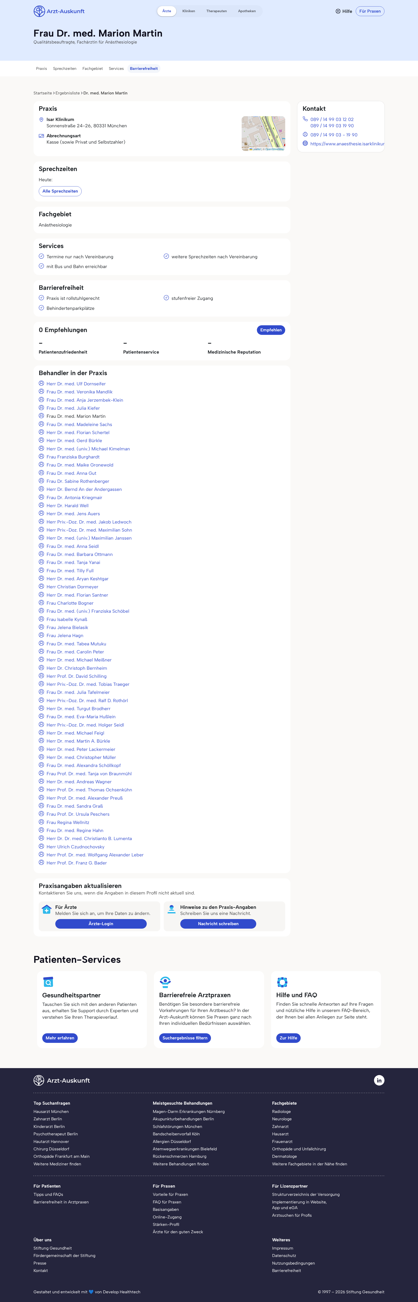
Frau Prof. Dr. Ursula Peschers (78, 814)
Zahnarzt (280, 1126)
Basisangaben (166, 1209)
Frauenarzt (282, 1141)
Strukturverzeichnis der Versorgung (306, 1194)
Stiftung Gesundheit (53, 1248)
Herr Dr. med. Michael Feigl (75, 733)
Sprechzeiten (64, 68)
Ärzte (166, 11)
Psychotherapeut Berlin (56, 1133)
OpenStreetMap (274, 149)
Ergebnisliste (68, 93)
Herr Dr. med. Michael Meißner (79, 660)
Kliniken (188, 11)
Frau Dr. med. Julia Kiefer (73, 408)
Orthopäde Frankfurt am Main (62, 1156)
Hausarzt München (51, 1111)
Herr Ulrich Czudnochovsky (75, 846)
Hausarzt (280, 1133)
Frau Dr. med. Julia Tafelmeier (78, 692)
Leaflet (256, 149)
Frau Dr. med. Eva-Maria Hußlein (81, 716)
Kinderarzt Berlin (49, 1126)
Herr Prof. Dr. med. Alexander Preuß (85, 798)
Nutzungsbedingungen (293, 1263)
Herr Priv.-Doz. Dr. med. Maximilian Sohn (89, 530)
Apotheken (247, 11)
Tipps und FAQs (48, 1194)
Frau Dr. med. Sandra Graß (75, 806)
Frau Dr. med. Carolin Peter (75, 651)
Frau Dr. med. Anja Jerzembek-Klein (85, 400)
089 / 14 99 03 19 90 (332, 125)
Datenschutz (284, 1255)
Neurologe (282, 1118)
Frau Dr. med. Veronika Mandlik (80, 391)
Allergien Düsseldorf (172, 1141)
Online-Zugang (167, 1217)
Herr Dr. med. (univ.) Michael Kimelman (88, 448)
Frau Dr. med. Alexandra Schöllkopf (84, 765)
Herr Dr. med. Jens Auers (73, 513)
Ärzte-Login (101, 923)
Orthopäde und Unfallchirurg (299, 1148)
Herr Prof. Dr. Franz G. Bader (77, 863)
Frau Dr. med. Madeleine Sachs (79, 424)
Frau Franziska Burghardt (73, 457)
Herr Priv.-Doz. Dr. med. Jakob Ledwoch (89, 522)
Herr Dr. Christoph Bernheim (77, 668)
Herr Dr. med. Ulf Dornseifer (76, 383)
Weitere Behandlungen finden (181, 1163)
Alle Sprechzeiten (60, 191)
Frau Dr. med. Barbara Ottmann (80, 554)
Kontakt (41, 1270)
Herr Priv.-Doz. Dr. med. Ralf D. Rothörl (87, 700)
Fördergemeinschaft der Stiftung (64, 1255)
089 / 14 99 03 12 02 (332, 119)
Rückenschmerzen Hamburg (179, 1156)
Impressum (282, 1248)
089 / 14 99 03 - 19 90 (333, 135)
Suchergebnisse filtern (185, 1037)
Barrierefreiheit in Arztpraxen (61, 1202)
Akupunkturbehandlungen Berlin (183, 1118)
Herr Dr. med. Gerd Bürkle (74, 440)
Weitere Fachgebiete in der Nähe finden (309, 1163)
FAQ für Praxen (167, 1202)
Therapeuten (216, 11)
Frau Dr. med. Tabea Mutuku (76, 643)
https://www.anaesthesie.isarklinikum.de (351, 143)
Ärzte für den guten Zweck (178, 1231)
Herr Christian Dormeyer (72, 586)
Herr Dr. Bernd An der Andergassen (84, 489)
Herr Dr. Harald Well (68, 505)
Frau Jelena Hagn (65, 635)
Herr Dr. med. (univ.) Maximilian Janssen (89, 538)
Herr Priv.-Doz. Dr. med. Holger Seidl (85, 725)
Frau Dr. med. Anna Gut (71, 473)
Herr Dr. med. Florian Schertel (78, 432)
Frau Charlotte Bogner (70, 603)
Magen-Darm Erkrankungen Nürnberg (189, 1111)
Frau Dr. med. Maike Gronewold (80, 465)
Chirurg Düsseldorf (51, 1148)
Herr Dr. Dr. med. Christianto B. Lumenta (89, 838)
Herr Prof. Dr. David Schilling (77, 676)
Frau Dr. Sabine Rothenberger (78, 481)
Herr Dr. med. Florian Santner (77, 595)
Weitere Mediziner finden (57, 1163)
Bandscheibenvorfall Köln (176, 1133)
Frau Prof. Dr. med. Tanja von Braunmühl (89, 773)
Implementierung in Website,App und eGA (299, 1205)
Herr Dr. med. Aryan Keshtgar (78, 578)
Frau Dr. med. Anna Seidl (73, 546)
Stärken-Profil (166, 1224)
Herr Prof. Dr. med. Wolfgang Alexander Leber (95, 854)
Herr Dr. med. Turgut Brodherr (79, 708)
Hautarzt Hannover (51, 1141)
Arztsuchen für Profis (292, 1215)
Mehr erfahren (60, 1037)
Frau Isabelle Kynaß (67, 619)
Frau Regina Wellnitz (68, 822)
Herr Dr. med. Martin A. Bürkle (78, 741)
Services (116, 68)
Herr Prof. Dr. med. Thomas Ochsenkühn (89, 789)
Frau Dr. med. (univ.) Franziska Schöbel (88, 611)
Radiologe (281, 1111)
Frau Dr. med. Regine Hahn (75, 830)
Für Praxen (370, 11)
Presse (40, 1263)
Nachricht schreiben (218, 923)
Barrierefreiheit (144, 68)
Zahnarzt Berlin (48, 1118)
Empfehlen (271, 329)
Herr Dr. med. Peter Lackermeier (81, 749)
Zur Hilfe (288, 1037)
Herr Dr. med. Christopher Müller (81, 757)
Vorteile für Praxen (170, 1194)
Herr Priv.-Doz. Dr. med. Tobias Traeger (88, 684)
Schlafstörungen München (177, 1126)
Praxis (41, 68)
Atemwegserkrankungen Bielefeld (185, 1148)
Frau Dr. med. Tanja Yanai (73, 562)
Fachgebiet (93, 68)
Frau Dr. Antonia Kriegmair (74, 497)
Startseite (43, 93)
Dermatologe (284, 1156)
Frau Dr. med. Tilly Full (70, 570)
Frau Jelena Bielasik (67, 627)
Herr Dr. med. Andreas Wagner (79, 781)
